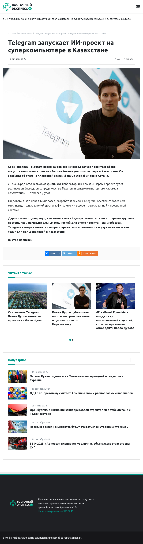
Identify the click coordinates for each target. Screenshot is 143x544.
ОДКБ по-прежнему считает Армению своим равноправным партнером (81, 393)
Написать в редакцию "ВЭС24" (55, 511)
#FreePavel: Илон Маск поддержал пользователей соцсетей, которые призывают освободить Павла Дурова (115, 320)
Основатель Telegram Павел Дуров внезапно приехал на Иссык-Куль (25, 316)
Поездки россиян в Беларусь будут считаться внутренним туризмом (79, 426)
